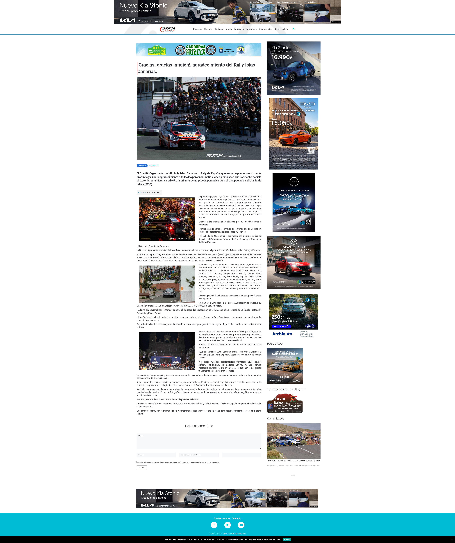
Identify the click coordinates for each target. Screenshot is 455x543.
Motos (229, 29)
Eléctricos (218, 29)
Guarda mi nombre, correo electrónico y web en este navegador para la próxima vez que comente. (178, 462)
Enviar (142, 468)
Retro (277, 29)
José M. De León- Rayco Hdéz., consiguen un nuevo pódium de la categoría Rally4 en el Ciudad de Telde (311, 460)
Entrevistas (251, 29)
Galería (285, 29)
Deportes (197, 29)
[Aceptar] (452, 539)
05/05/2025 (153, 166)
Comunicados (265, 29)
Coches (208, 29)
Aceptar (287, 539)
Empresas (239, 29)
